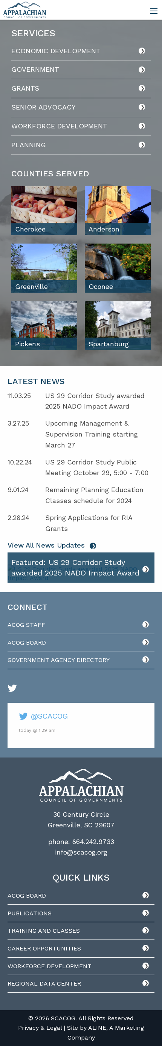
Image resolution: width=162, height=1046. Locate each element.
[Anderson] (118, 210)
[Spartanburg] (118, 325)
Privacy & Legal (40, 1027)
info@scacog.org (81, 852)
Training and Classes (44, 930)
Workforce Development (59, 126)
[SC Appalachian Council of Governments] (24, 9)
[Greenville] (44, 267)
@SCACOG (48, 715)
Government (35, 69)
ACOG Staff (26, 624)
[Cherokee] (44, 210)
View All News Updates (46, 545)
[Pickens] (44, 325)
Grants (25, 88)
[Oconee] (118, 267)
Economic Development (56, 51)
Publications (30, 913)
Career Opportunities (44, 948)
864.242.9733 (93, 841)
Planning (28, 145)
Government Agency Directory (59, 659)
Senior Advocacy (43, 107)
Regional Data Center (44, 983)
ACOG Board (27, 642)
